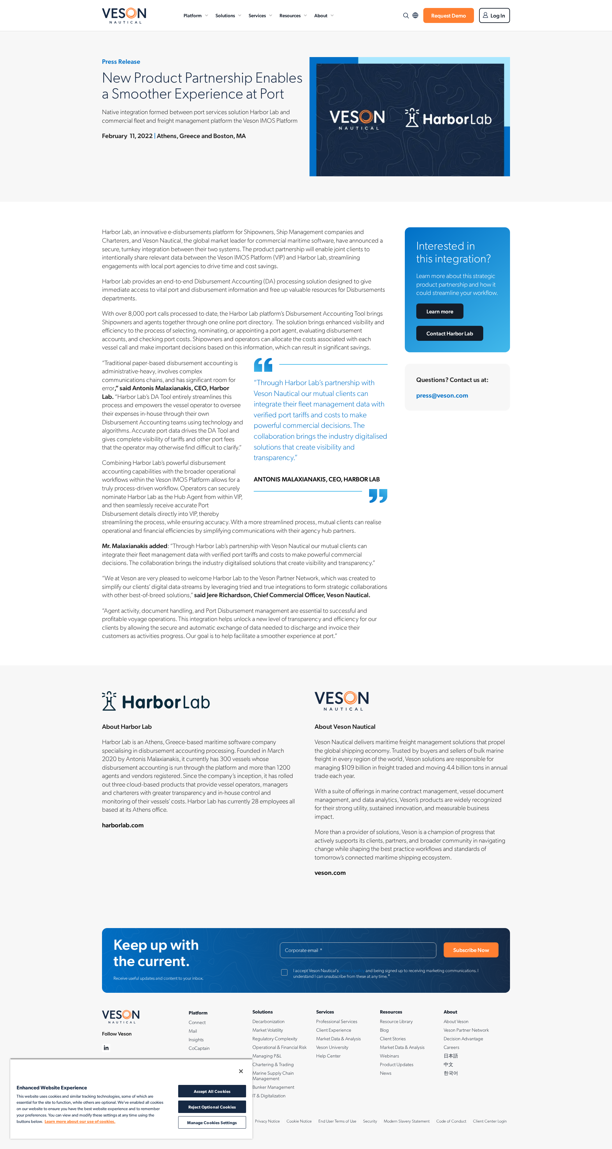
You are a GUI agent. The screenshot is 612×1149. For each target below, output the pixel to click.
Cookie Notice (299, 1121)
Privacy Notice (267, 1121)
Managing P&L (266, 1055)
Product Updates (396, 1064)
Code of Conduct (451, 1121)
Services (257, 15)
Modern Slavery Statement (407, 1121)
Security (370, 1121)
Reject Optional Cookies (212, 1106)
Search (406, 15)
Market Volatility (267, 1030)
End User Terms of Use (337, 1121)
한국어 (451, 1073)
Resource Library (396, 1021)
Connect (197, 1022)
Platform (193, 15)
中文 (448, 1064)
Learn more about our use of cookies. (80, 1121)
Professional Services (336, 1021)
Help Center (328, 1055)
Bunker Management (273, 1087)
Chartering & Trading (273, 1064)
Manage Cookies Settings (212, 1122)
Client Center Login (490, 1121)
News (385, 1073)
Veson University (332, 1047)
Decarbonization (268, 1021)
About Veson (456, 1021)
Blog (384, 1030)
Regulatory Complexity (274, 1038)
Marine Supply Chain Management (273, 1075)
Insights (196, 1039)
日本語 (451, 1055)
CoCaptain (199, 1048)
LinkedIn (106, 1048)
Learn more (439, 311)
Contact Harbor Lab (449, 333)
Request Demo (448, 15)
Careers (451, 1047)
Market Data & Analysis (338, 1038)
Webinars (389, 1055)
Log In (498, 15)
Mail (193, 1031)
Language (415, 15)
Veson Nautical (124, 16)
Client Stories (393, 1038)
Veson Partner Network (466, 1030)
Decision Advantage (463, 1038)
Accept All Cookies (212, 1091)
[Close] (241, 1071)
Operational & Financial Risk (279, 1047)
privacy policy (352, 970)
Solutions (225, 15)
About (320, 15)
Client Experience (333, 1030)
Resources (290, 15)
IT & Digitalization (269, 1095)
